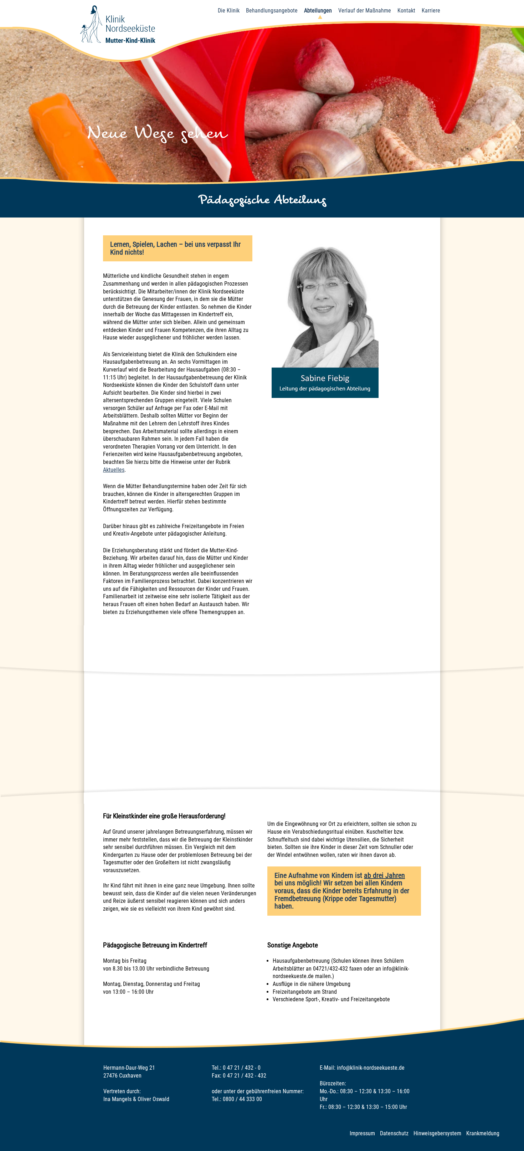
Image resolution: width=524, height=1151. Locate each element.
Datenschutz (394, 1133)
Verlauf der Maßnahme (364, 10)
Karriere (431, 10)
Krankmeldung (482, 1133)
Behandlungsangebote (272, 10)
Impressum (362, 1133)
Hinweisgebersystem (437, 1133)
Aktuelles (113, 469)
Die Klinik (229, 10)
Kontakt (406, 10)
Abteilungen (318, 10)
